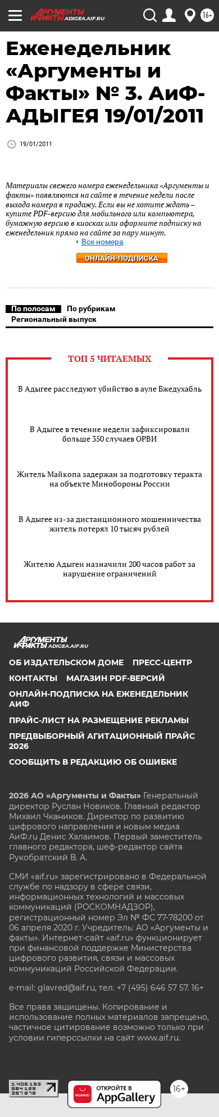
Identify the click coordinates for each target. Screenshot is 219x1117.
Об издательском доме (66, 662)
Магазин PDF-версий (115, 678)
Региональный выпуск (54, 319)
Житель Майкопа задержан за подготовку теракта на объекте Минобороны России (109, 478)
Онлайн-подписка (121, 258)
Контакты (33, 678)
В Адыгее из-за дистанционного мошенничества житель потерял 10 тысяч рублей (110, 523)
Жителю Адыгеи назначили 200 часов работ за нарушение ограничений (109, 568)
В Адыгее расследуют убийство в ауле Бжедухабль (110, 388)
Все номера (102, 242)
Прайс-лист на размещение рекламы (99, 720)
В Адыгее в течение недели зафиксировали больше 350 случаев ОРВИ (110, 433)
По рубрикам (91, 308)
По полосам (33, 308)
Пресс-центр (162, 662)
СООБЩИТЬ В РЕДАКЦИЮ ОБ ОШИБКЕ (93, 762)
